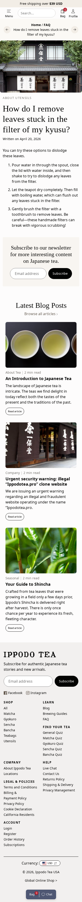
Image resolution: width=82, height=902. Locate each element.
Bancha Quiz (52, 754)
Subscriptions (14, 845)
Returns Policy (53, 779)
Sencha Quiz (52, 749)
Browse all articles (40, 313)
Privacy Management (59, 790)
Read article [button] (15, 411)
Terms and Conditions (20, 787)
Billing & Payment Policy (15, 796)
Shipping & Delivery (58, 784)
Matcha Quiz (52, 738)
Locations (11, 774)
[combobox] (37, 13)
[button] (47, 894)
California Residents (19, 815)
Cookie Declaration (18, 809)
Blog (46, 708)
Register (10, 834)
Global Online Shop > (41, 880)
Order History (14, 839)
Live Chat (50, 768)
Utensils (10, 741)
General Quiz (53, 732)
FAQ (47, 25)
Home (36, 25)
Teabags (10, 735)
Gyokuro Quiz (53, 743)
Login (8, 828)
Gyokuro (10, 719)
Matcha (9, 713)
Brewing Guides (55, 713)
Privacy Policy (14, 804)
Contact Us (51, 774)
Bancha (9, 730)
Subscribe (60, 273)
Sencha (9, 724)
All (6, 708)
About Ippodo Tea (17, 768)
